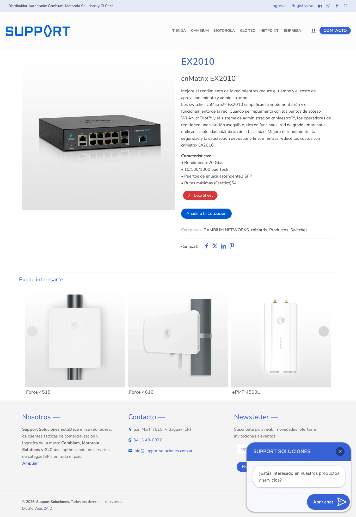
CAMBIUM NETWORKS (226, 230)
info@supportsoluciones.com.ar (163, 451)
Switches (299, 230)
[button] (340, 451)
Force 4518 (38, 392)
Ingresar (279, 6)
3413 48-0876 (147, 440)
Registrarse (302, 6)
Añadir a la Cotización (206, 213)
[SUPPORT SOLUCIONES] (37, 31)
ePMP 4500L (246, 392)
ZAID (48, 508)
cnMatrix (259, 230)
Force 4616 (141, 392)
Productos (278, 230)
